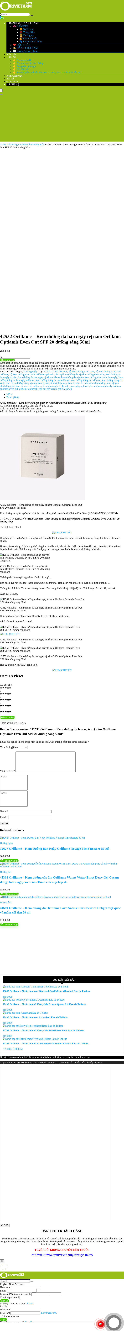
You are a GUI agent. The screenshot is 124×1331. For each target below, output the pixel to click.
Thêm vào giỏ (7, 360)
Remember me (11, 1316)
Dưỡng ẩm (26, 144)
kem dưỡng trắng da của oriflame (53, 380)
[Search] (32, 15)
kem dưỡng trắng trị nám (24, 383)
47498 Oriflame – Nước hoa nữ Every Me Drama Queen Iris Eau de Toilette (44, 1004)
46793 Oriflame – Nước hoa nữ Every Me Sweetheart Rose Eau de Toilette (43, 1030)
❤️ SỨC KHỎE (21, 45)
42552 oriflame (59, 371)
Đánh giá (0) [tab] (12, 397)
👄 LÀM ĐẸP (20, 26)
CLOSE (4, 1225)
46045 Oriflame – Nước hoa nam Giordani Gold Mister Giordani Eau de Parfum (46, 991)
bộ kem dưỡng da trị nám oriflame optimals (32, 374)
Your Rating (6, 747)
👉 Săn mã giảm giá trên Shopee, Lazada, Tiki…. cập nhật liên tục (47, 72)
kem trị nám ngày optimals (75, 386)
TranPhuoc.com (82, 1057)
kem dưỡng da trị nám (72, 377)
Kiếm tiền (11, 54)
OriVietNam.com (9, 1057)
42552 (47, 371)
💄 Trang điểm (27, 32)
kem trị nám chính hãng (93, 383)
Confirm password (9, 1297)
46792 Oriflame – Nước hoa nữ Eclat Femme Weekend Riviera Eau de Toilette (45, 1043)
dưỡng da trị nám (95, 374)
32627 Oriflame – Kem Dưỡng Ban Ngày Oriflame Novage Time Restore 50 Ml (54, 848)
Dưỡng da (15, 144)
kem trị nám (74, 383)
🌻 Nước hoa (26, 29)
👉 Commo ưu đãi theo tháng (28, 63)
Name (4, 811)
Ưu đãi (12, 57)
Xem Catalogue (14, 75)
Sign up (4, 1301)
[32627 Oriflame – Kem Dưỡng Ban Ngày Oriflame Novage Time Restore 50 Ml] (42, 837)
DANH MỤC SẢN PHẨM (23, 23)
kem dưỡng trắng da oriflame (85, 380)
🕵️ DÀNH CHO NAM (25, 48)
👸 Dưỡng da (26, 35)
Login (3, 1319)
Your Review (8, 771)
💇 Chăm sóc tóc (28, 38)
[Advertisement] (62, 119)
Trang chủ (5, 144)
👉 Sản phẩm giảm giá (24, 66)
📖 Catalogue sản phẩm (25, 51)
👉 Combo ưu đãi (22, 60)
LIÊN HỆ (13, 84)
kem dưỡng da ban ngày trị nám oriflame (39, 377)
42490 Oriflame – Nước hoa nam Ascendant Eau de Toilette (35, 1017)
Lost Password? (49, 1312)
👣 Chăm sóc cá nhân (30, 41)
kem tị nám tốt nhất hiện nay (52, 383)
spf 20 (69, 389)
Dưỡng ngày (38, 144)
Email (4, 817)
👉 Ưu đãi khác (21, 69)
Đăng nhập (12, 81)
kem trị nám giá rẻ (51, 386)
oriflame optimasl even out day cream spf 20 (41, 389)
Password (15, 1294)
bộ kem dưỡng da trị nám (81, 371)
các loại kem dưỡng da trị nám (70, 374)
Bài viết (10, 78)
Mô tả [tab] (9, 394)
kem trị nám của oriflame (28, 386)
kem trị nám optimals (101, 386)
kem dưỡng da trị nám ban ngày (101, 377)
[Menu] (1, 90)
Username (5, 1287)
